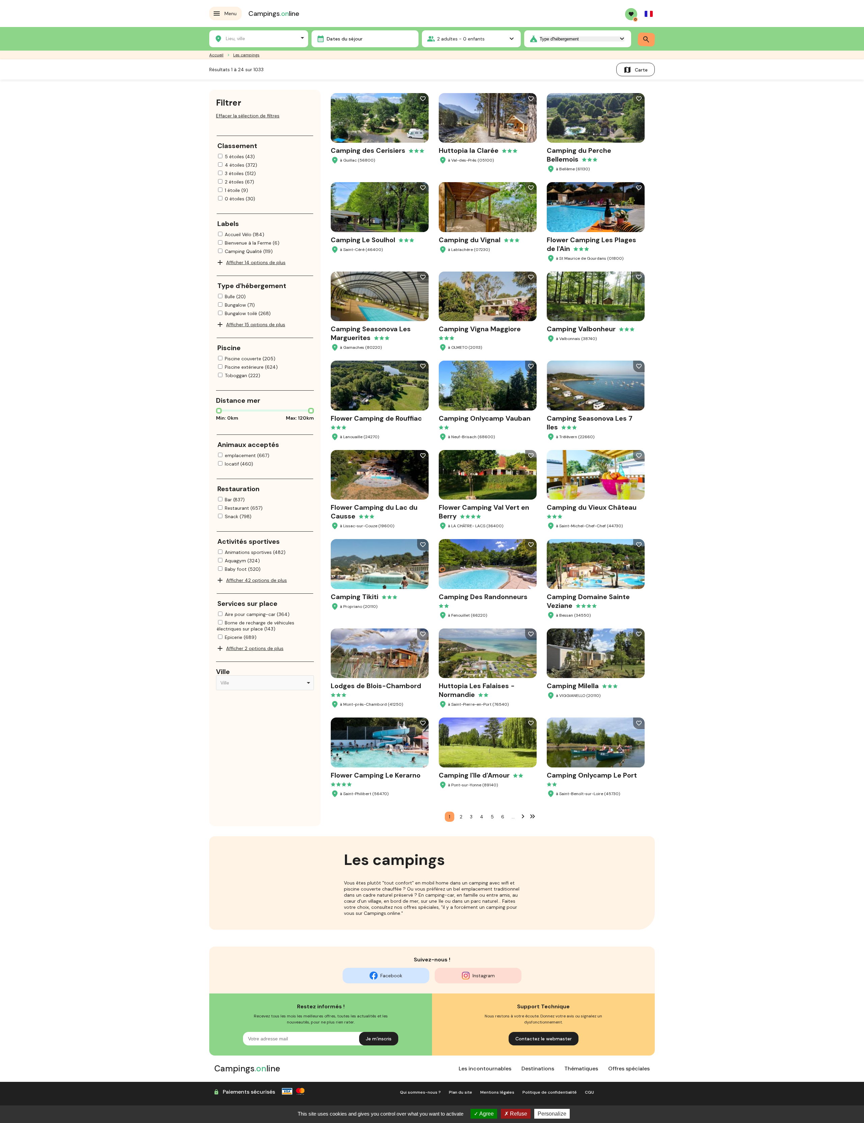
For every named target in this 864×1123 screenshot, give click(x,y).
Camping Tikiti (354, 596)
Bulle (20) (235, 296)
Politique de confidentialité (549, 1092)
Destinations (537, 1068)
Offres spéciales (629, 1068)
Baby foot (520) (243, 569)
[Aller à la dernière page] (533, 816)
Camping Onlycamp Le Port (592, 775)
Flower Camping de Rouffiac (376, 418)
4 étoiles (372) (241, 165)
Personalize (552, 1114)
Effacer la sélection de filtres (247, 116)
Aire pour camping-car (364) (257, 614)
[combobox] (258, 37)
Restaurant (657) (244, 508)
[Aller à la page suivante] (523, 816)
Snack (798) (238, 516)
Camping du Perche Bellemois (579, 155)
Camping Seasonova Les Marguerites (371, 333)
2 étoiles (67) (239, 182)
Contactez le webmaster (543, 1039)
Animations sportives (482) (255, 552)
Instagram (484, 976)
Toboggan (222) (242, 375)
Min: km (227, 418)
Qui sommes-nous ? (420, 1092)
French (649, 14)
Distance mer (238, 400)
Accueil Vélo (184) (244, 234)
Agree (486, 1114)
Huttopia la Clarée (468, 150)
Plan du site (460, 1092)
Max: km (300, 418)
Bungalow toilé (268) (248, 313)
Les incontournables (485, 1068)
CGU (589, 1092)
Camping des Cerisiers (368, 150)
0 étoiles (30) (240, 199)
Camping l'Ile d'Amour (474, 775)
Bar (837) (235, 500)
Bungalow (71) (240, 305)
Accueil (216, 55)
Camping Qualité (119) (249, 251)
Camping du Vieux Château (592, 507)
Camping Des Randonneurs (483, 596)
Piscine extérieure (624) (251, 367)
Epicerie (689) (240, 637)
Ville (223, 671)
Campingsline (273, 13)
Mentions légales (497, 1092)
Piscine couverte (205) (250, 359)
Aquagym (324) (242, 561)
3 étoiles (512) (240, 173)
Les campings (246, 55)
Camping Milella (573, 685)
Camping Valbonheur (581, 329)
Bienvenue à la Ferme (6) (252, 243)
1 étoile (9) (236, 190)
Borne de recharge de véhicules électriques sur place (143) (255, 626)
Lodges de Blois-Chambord (376, 685)
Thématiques (581, 1068)
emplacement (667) (247, 455)
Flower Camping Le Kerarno (376, 775)
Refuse (518, 1114)
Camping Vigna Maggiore (480, 329)
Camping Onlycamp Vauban (485, 418)
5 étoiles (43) (240, 156)
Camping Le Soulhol (363, 239)
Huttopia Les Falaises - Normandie (477, 690)
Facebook (391, 976)
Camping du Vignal (470, 239)
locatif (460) (239, 464)
